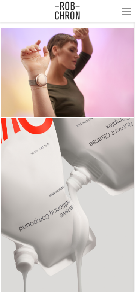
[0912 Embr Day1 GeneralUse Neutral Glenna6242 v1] (67, 72)
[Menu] (126, 11)
